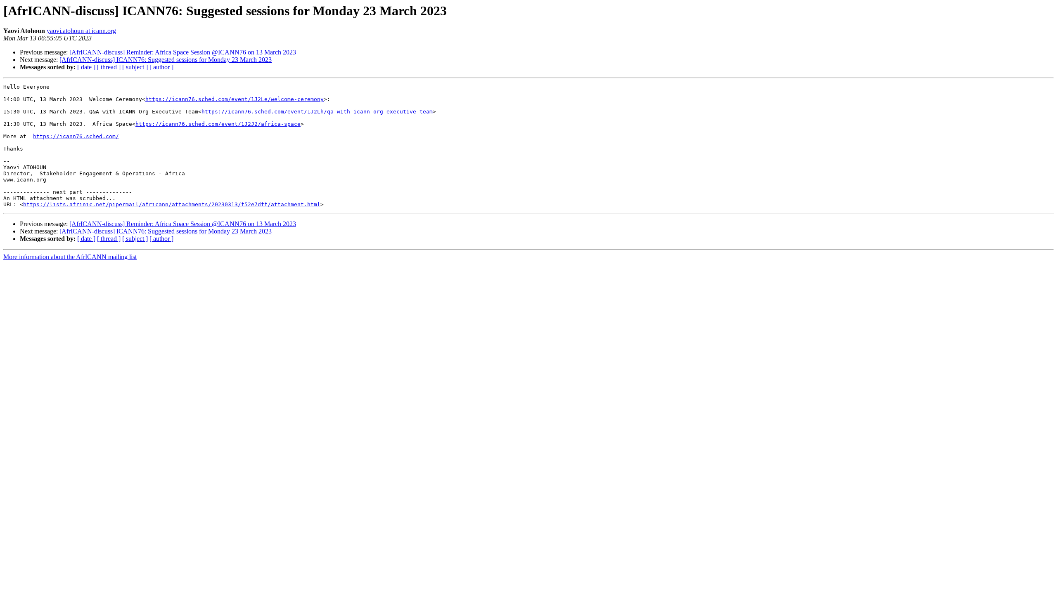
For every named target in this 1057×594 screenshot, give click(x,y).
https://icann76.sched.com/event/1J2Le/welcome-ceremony (234, 99)
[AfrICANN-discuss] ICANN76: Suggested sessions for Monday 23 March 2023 (165, 59)
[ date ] (86, 67)
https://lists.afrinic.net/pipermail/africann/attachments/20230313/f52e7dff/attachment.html (171, 204)
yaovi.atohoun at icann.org (81, 30)
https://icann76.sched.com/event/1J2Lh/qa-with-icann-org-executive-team (317, 111)
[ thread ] (109, 67)
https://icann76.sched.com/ (76, 136)
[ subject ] (135, 67)
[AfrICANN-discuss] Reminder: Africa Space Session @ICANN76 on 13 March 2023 (182, 52)
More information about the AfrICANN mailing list (70, 256)
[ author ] (161, 67)
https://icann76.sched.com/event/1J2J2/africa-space (218, 124)
